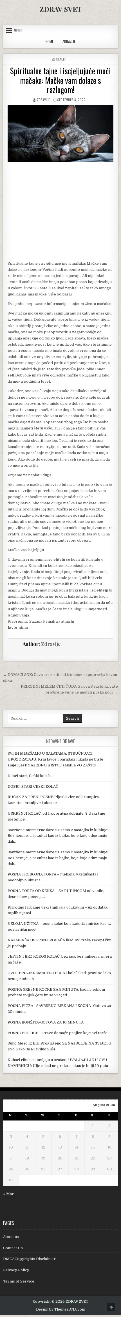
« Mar (8, 1194)
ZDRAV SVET (61, 8)
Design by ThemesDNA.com (60, 1309)
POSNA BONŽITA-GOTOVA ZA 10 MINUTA (46, 1022)
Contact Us (13, 1248)
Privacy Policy (16, 1270)
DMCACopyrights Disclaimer (29, 1259)
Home (49, 41)
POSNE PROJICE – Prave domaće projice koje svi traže (57, 1033)
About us (11, 1237)
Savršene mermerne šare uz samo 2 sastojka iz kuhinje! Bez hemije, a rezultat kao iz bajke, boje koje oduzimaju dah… (58, 836)
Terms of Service (18, 1281)
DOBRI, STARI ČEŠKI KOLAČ (33, 786)
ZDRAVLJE (68, 41)
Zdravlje (43, 99)
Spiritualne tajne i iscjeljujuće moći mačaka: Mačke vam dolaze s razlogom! (60, 80)
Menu (18, 30)
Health (61, 59)
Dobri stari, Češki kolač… (30, 776)
